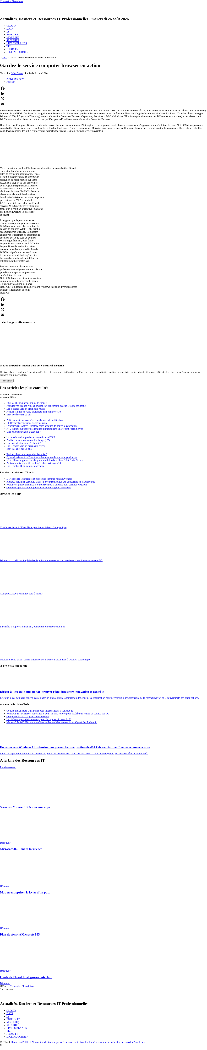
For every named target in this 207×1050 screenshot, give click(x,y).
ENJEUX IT (13, 34)
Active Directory (15, 78)
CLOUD (11, 25)
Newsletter (37, 1042)
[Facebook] (103, 88)
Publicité (26, 1042)
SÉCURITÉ (12, 40)
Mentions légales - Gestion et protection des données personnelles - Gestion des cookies (88, 1042)
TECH (9, 46)
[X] (103, 98)
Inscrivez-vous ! (8, 767)
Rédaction (16, 1042)
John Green (17, 73)
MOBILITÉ (12, 37)
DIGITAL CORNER (17, 52)
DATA (9, 28)
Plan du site (139, 1042)
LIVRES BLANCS (16, 43)
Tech (4, 57)
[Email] (103, 104)
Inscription (28, 986)
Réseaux (10, 81)
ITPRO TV (12, 49)
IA (7, 31)
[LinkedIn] (103, 93)
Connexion (16, 986)
